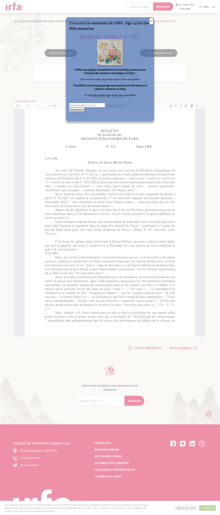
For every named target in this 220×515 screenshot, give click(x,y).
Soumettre (76, 109)
